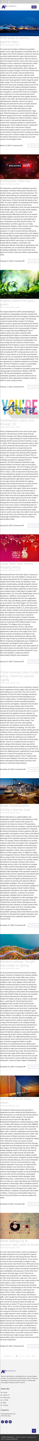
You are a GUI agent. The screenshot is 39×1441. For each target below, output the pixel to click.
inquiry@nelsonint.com (8, 1414)
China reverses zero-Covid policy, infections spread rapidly (19, 676)
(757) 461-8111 (6, 1416)
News (18, 45)
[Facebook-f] (3, 1)
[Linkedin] (9, 1)
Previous (7, 1356)
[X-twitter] (6, 1)
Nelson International (7, 45)
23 (28, 1356)
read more (33, 145)
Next (33, 1356)
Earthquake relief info (15, 181)
